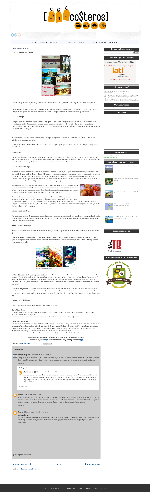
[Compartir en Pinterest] (51, 344)
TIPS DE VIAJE (84, 42)
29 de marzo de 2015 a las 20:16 (47, 372)
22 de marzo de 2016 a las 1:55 (33, 394)
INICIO (34, 42)
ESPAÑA (43, 42)
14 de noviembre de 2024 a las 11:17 (36, 412)
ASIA (62, 42)
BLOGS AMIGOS (99, 42)
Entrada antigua (93, 464)
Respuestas (24, 368)
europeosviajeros (24, 355)
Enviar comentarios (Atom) (30, 469)
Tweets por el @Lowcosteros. (113, 107)
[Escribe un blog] (45, 344)
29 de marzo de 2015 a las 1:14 (40, 355)
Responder (22, 363)
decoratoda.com (23, 415)
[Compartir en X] (47, 344)
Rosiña (20, 394)
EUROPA (53, 42)
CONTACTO (113, 42)
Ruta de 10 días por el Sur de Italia (125, 166)
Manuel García (28, 372)
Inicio (58, 464)
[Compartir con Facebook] (49, 344)
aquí (46, 340)
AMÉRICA (71, 42)
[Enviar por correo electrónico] (44, 344)
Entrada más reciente (22, 464)
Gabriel (20, 412)
